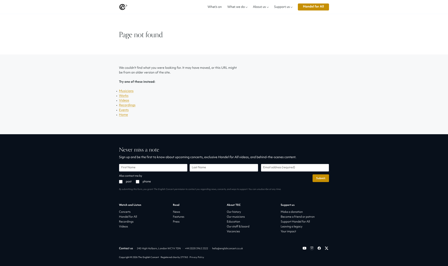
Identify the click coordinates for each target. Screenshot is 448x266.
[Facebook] (319, 248)
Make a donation (292, 212)
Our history (234, 212)
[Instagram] (311, 248)
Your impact (288, 231)
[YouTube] (304, 248)
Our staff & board (238, 227)
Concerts (125, 212)
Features (178, 217)
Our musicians (236, 217)
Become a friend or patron (298, 217)
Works (123, 95)
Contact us (126, 248)
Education (233, 222)
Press (176, 222)
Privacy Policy (197, 257)
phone (147, 181)
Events (124, 110)
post (129, 181)
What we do (236, 7)
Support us (282, 7)
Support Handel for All (295, 222)
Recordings (127, 105)
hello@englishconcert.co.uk (227, 248)
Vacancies (233, 231)
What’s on (215, 7)
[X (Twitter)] (326, 248)
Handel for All (313, 6)
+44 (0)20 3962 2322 (196, 248)
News (176, 212)
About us (259, 7)
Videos (124, 100)
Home (123, 114)
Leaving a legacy (291, 227)
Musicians (126, 91)
